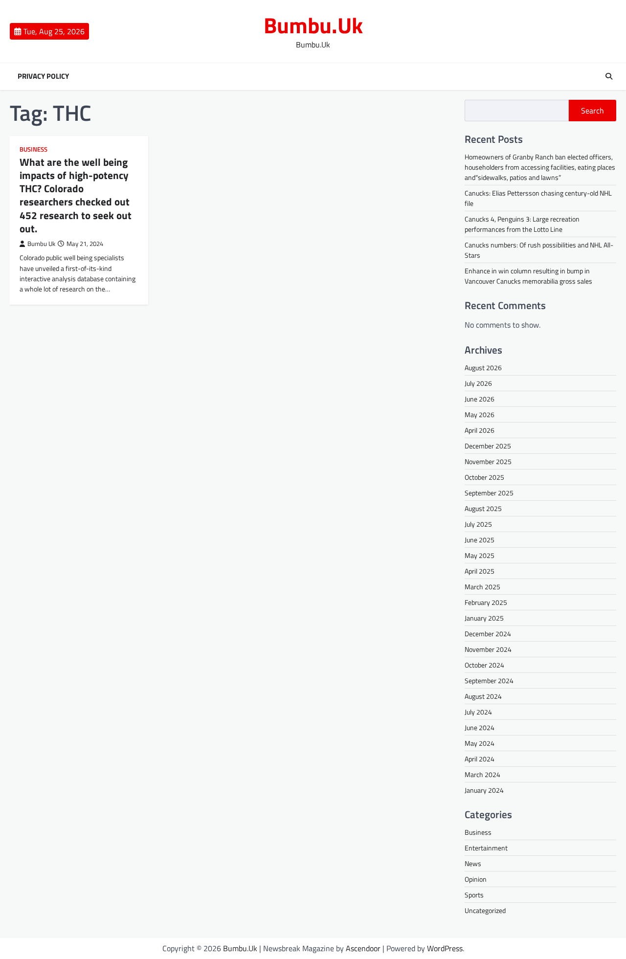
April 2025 (479, 571)
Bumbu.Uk (313, 25)
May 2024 (479, 743)
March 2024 (482, 774)
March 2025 (482, 586)
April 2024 (479, 759)
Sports (474, 895)
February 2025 (486, 602)
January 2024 (484, 790)
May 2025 (479, 555)
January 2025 (484, 618)
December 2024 (488, 633)
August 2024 (483, 696)
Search (592, 110)
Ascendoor (363, 948)
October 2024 (484, 665)
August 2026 (483, 367)
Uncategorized (485, 910)
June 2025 (479, 540)
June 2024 (479, 727)
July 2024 (478, 712)
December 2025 (488, 446)
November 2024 (488, 649)
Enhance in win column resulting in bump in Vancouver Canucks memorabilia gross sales (528, 276)
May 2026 (479, 414)
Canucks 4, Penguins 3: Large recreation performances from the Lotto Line (522, 224)
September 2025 (489, 493)
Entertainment (486, 848)
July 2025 (478, 524)
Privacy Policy (43, 76)
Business (33, 149)
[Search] (609, 76)
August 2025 (483, 508)
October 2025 (484, 477)
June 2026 (479, 399)
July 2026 (478, 383)
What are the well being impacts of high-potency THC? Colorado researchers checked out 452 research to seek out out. (76, 195)
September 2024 (489, 680)
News (473, 863)
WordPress (445, 948)
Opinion (476, 879)
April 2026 (479, 430)
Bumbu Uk (41, 243)
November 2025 (488, 461)
